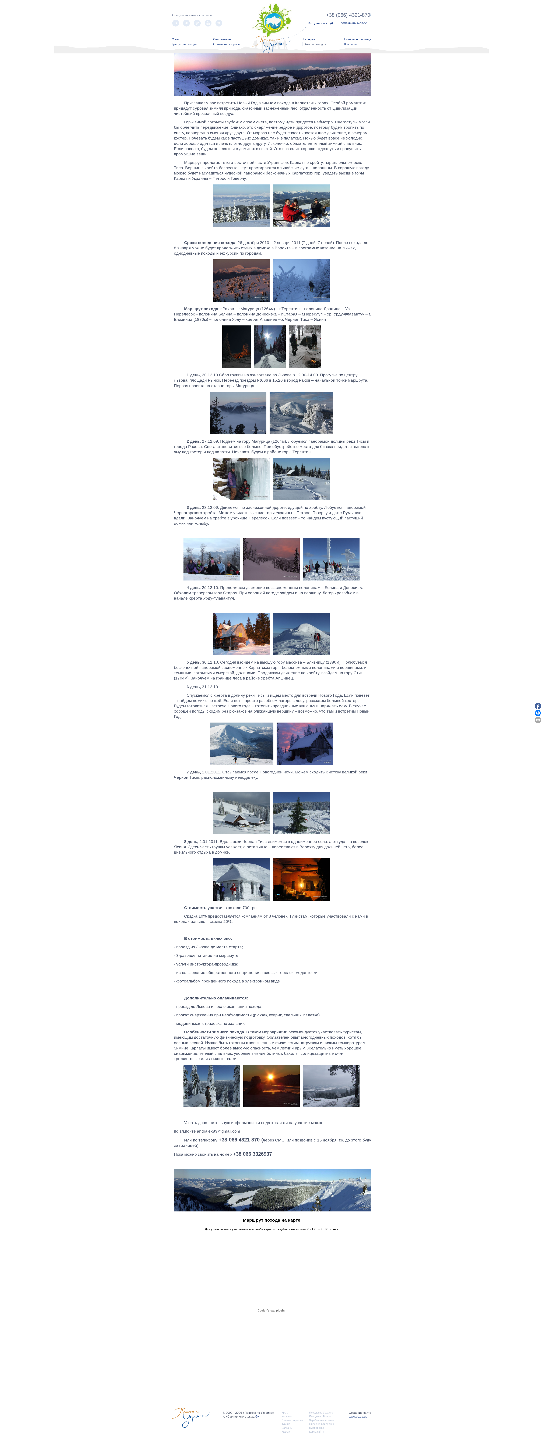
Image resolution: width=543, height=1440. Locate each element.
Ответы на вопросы (226, 44)
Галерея (309, 39)
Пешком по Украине (272, 20)
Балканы (287, 1427)
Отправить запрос (354, 23)
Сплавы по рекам (292, 1420)
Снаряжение (222, 39)
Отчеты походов (315, 44)
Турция (286, 1424)
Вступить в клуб (320, 23)
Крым (285, 1412)
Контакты (350, 44)
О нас (176, 39)
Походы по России (320, 1416)
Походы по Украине (321, 1412)
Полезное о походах (358, 39)
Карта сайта (316, 1431)
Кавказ (286, 1431)
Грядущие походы (184, 44)
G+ (257, 1416)
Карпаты (287, 1416)
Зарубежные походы (321, 1420)
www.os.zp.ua (358, 1416)
